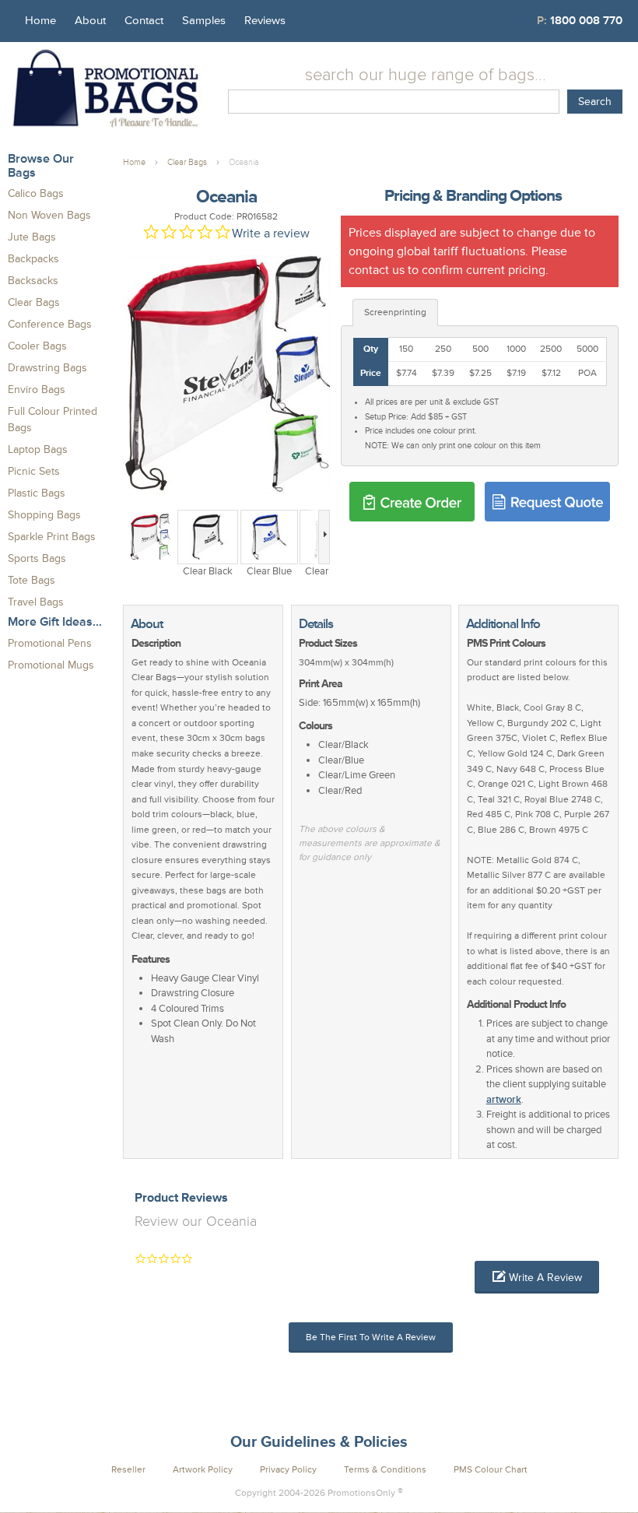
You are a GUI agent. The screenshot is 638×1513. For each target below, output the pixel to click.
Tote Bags (31, 580)
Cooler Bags (37, 346)
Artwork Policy (203, 1470)
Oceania (244, 162)
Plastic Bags (36, 493)
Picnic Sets (34, 471)
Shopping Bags (44, 514)
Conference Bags (50, 324)
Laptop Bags (38, 449)
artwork (503, 1100)
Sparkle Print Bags (52, 536)
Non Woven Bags (49, 215)
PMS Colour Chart (491, 1470)
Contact (143, 20)
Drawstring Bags (47, 367)
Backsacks (33, 280)
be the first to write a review (371, 1337)
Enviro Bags (36, 389)
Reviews (265, 20)
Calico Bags (36, 193)
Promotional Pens (50, 643)
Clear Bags (34, 302)
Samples (204, 20)
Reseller (128, 1470)
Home (40, 20)
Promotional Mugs (51, 665)
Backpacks (33, 258)
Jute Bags (32, 237)
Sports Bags (37, 558)
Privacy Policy (288, 1470)
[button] (537, 1277)
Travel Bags (36, 602)
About (90, 20)
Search (595, 101)
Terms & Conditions (385, 1470)
